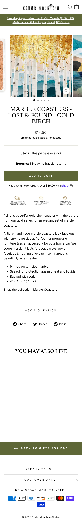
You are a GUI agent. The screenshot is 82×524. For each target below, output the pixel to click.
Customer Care (40, 479)
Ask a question (41, 310)
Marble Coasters (45, 290)
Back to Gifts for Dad (44, 448)
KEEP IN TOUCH (40, 469)
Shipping (26, 137)
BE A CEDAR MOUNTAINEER (40, 490)
